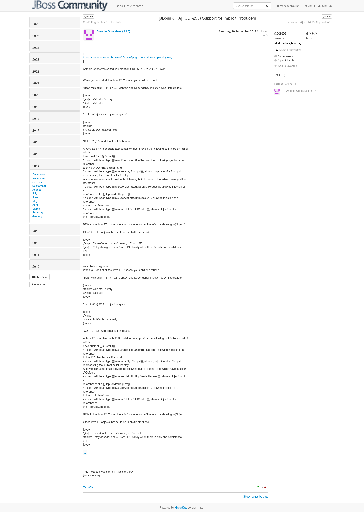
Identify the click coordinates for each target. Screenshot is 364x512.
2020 (35, 94)
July (34, 193)
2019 (35, 106)
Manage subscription (290, 49)
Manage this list (289, 6)
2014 (35, 166)
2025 (35, 35)
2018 (35, 118)
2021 (35, 83)
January (37, 216)
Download (39, 284)
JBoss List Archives (128, 5)
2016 (35, 142)
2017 (35, 130)
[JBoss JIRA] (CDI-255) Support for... (310, 22)
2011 (35, 254)
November (38, 178)
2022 (35, 71)
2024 (35, 47)
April (35, 205)
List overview (41, 276)
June (35, 197)
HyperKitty (181, 507)
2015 (35, 154)
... (85, 452)
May (35, 201)
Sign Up (327, 6)
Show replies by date (255, 496)
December (38, 174)
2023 (35, 59)
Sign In (311, 6)
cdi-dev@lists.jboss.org (288, 43)
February (37, 212)
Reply (89, 487)
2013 (35, 231)
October (37, 182)
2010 (35, 266)
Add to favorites (287, 66)
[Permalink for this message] (267, 34)
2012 (35, 242)
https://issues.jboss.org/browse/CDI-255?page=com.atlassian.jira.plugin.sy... (128, 57)
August (36, 189)
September (39, 186)
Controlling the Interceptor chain (102, 22)
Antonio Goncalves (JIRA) (113, 31)
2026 (35, 24)
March (36, 208)
